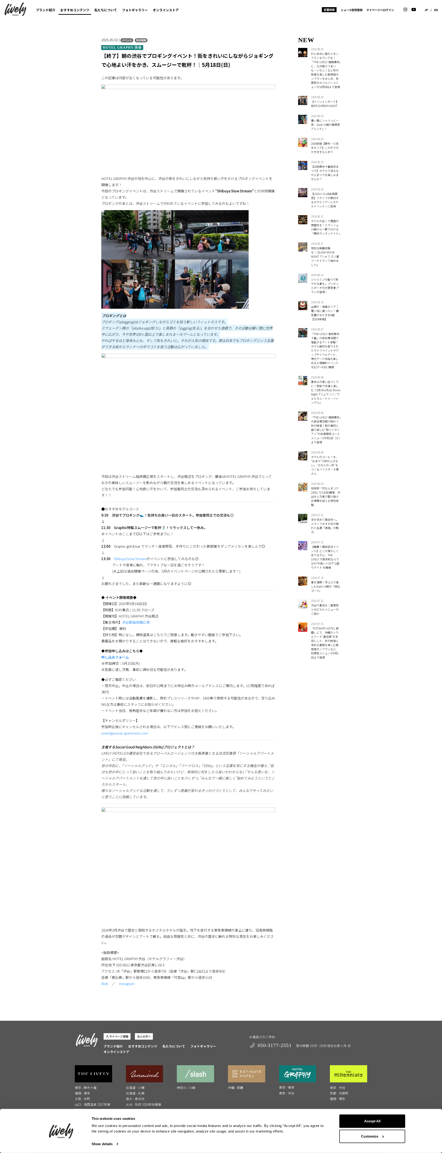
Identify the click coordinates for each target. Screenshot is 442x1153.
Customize (369, 1136)
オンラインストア (166, 10)
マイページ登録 (118, 1036)
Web (104, 983)
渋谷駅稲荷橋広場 (136, 622)
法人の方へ (144, 1036)
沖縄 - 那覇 (235, 1087)
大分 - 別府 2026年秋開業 (143, 1104)
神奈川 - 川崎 (186, 1087)
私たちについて (105, 10)
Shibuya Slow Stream (130, 558)
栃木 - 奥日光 (135, 1098)
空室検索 (329, 10)
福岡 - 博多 (82, 1093)
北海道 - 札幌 (135, 1093)
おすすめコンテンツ (74, 10)
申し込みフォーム (115, 657)
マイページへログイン (380, 10)
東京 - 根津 (286, 1087)
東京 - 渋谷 (286, 1093)
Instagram (126, 983)
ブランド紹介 (45, 10)
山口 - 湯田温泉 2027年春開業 (92, 1107)
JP (426, 10)
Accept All (372, 1121)
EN (436, 10)
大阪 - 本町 (82, 1098)
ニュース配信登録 (352, 10)
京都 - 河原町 (339, 1093)
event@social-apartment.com (124, 733)
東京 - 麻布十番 (86, 1087)
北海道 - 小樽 (135, 1087)
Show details (102, 1144)
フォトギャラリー (135, 10)
